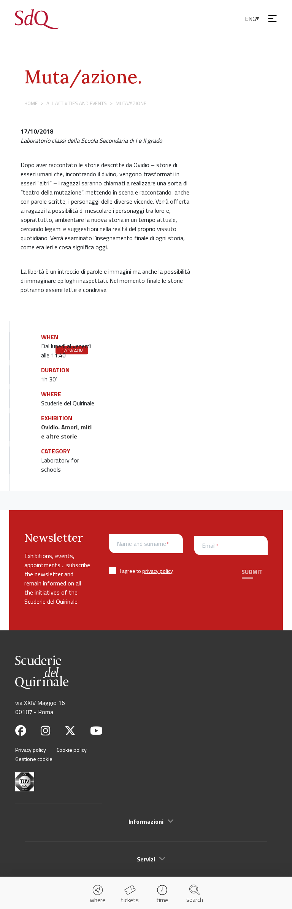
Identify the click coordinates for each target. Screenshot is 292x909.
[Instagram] (45, 730)
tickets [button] (130, 899)
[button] (146, 821)
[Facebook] (20, 730)
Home (31, 103)
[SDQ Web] (37, 18)
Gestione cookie (33, 759)
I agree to (146, 571)
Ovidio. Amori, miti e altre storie (66, 432)
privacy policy (157, 571)
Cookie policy (72, 750)
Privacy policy (30, 750)
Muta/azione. (83, 76)
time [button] (162, 899)
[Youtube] (96, 730)
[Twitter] (70, 730)
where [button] (97, 899)
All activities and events (76, 103)
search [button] (194, 899)
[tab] (146, 821)
